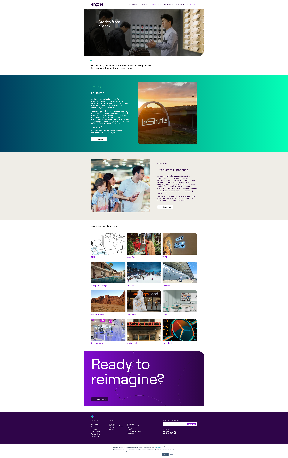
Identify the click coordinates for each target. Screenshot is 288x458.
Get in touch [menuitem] (191, 4)
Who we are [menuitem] (95, 424)
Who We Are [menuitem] (133, 4)
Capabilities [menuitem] (143, 4)
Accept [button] (165, 454)
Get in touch (101, 399)
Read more (100, 139)
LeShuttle (95, 99)
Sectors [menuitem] (94, 429)
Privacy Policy (158, 447)
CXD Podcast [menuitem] (179, 4)
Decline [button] (171, 454)
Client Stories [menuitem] (156, 4)
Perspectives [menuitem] (168, 4)
